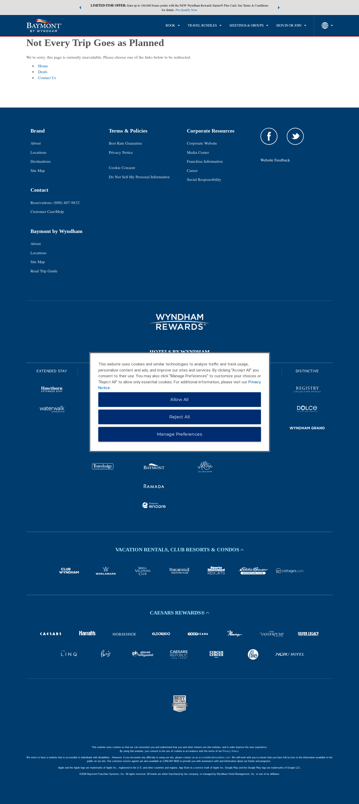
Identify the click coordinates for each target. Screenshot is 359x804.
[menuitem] (173, 25)
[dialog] (179, 402)
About (35, 143)
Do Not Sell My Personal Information (139, 176)
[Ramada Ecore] (154, 506)
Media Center (198, 152)
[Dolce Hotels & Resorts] (307, 409)
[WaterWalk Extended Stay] (51, 409)
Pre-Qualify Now (186, 10)
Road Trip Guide (44, 270)
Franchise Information (205, 161)
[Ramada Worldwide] (154, 487)
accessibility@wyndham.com (214, 757)
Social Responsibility (204, 179)
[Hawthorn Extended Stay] (51, 390)
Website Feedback (275, 159)
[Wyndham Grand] (307, 428)
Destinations (40, 161)
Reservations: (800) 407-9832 (55, 202)
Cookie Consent (122, 167)
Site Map (37, 170)
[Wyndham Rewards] (179, 322)
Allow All (179, 399)
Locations (38, 152)
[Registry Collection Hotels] (307, 390)
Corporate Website (202, 143)
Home (43, 65)
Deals (42, 71)
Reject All (179, 416)
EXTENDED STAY (52, 371)
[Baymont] (154, 467)
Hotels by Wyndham (180, 352)
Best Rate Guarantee (125, 143)
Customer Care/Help (47, 211)
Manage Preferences (179, 433)
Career (192, 170)
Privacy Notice (121, 152)
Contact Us (47, 77)
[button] (80, 7)
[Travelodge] (102, 467)
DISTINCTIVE (307, 371)
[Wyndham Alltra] (205, 467)
